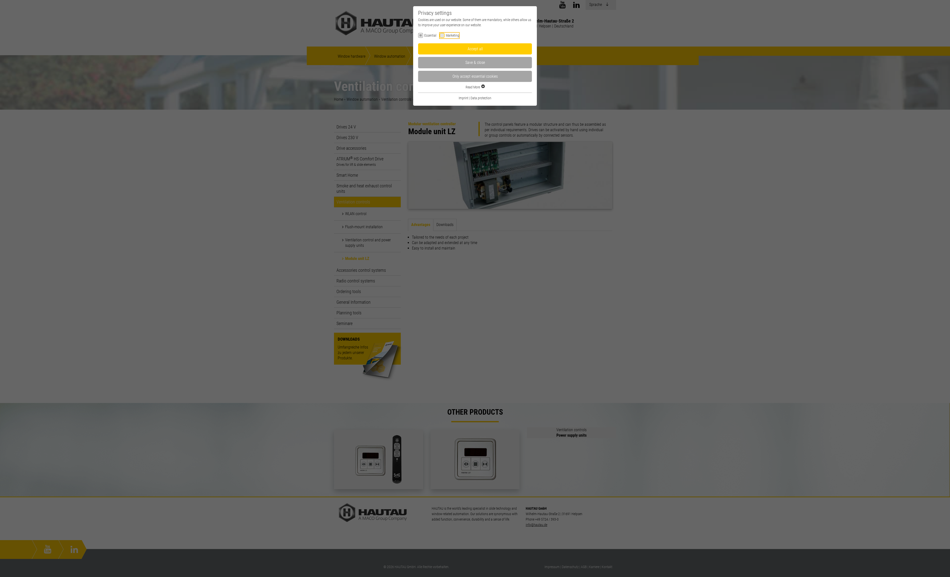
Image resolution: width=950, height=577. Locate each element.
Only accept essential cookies (475, 76)
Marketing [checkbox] (452, 35)
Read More (473, 87)
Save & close (475, 62)
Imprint (463, 98)
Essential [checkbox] (430, 35)
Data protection (481, 98)
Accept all (475, 49)
